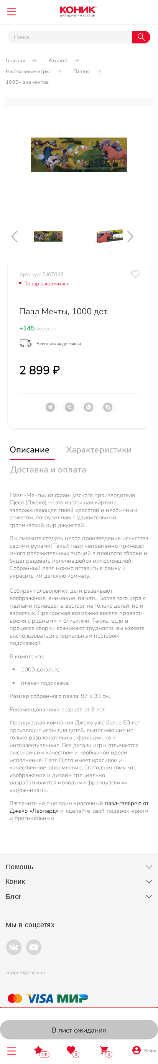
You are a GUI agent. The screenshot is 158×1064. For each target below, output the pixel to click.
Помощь (19, 867)
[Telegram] (50, 410)
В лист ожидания (79, 1030)
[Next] (136, 236)
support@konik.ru (25, 972)
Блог (14, 896)
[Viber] (69, 410)
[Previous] (21, 236)
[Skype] (107, 410)
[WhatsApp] (88, 410)
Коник (15, 881)
